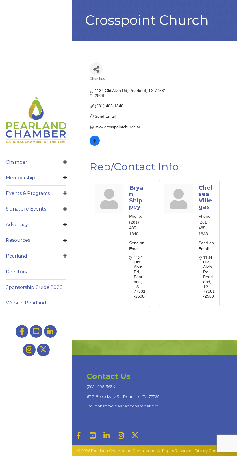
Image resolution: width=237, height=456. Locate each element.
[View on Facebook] (95, 144)
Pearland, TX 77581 (123, 396)
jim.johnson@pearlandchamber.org (123, 406)
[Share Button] (96, 68)
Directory (16, 271)
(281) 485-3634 (101, 386)
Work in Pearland (26, 303)
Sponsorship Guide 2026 (34, 287)
